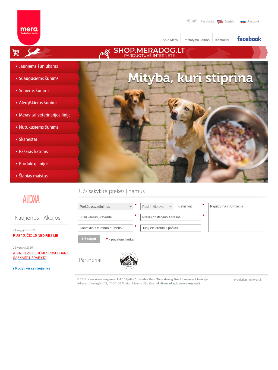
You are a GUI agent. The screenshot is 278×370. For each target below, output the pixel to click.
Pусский (253, 21)
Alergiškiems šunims (38, 103)
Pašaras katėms (33, 151)
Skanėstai (28, 139)
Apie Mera (170, 40)
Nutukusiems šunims (39, 127)
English (229, 21)
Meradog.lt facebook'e (249, 38)
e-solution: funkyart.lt (247, 279)
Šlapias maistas (33, 176)
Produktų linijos (34, 164)
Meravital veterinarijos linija (45, 115)
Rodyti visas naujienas (32, 268)
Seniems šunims (34, 90)
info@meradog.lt (166, 283)
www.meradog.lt (189, 283)
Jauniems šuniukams (38, 66)
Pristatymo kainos (197, 40)
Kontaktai (222, 40)
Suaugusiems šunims (39, 78)
